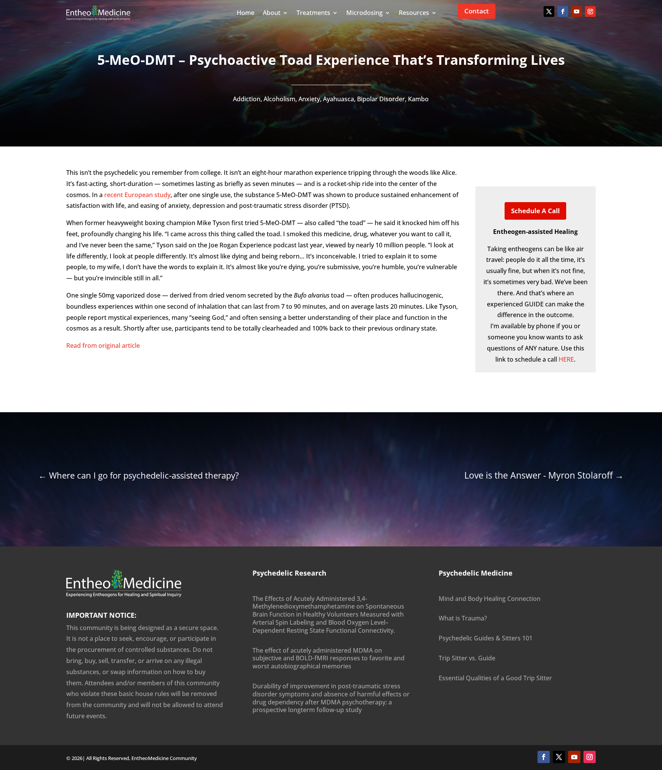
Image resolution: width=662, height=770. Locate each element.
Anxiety (309, 99)
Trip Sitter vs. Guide (467, 658)
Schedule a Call (535, 210)
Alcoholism (279, 99)
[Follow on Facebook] (562, 11)
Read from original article (103, 345)
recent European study (137, 195)
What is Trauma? (463, 618)
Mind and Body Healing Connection (490, 598)
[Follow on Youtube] (576, 11)
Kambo (418, 99)
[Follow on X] (549, 11)
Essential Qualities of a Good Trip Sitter (495, 678)
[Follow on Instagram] (590, 11)
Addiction (247, 99)
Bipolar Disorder (381, 99)
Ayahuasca (338, 99)
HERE (566, 359)
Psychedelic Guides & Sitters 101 (486, 638)
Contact (476, 11)
